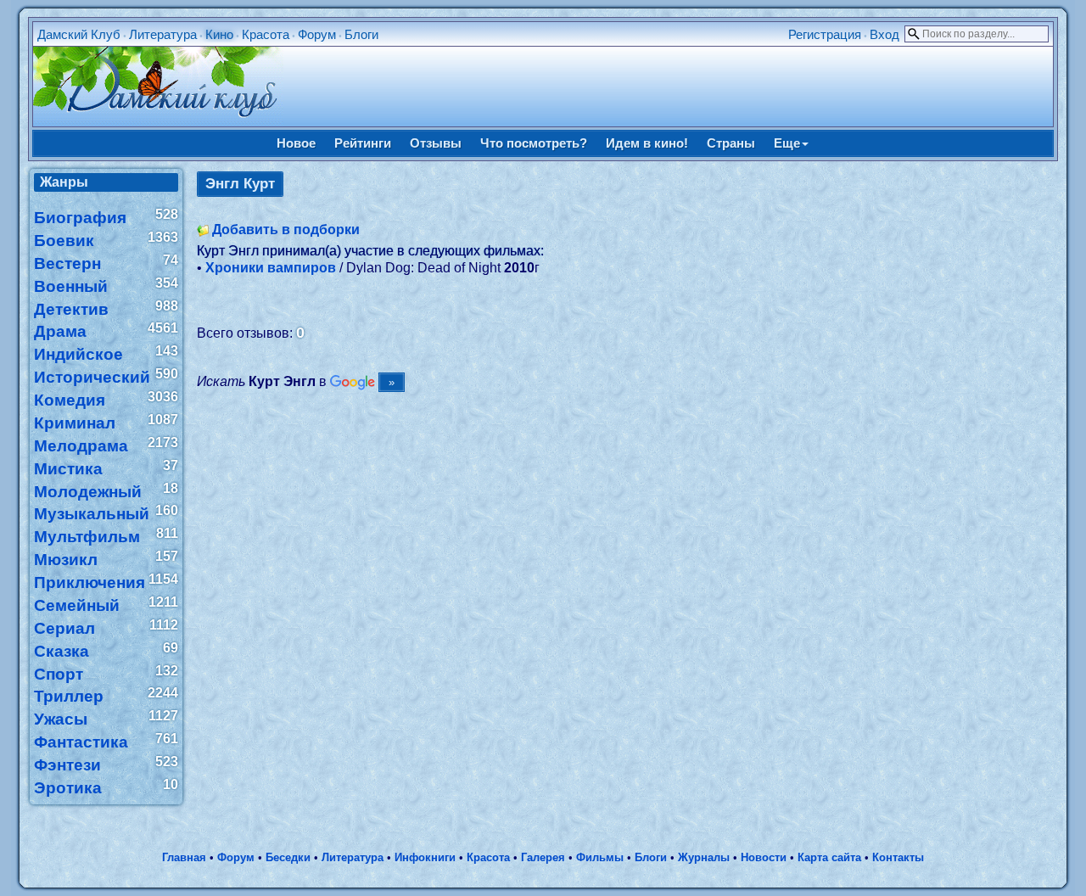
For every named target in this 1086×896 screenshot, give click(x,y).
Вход (884, 34)
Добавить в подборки (286, 229)
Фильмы (600, 857)
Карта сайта (829, 857)
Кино (219, 34)
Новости (764, 857)
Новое (296, 143)
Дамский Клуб (78, 34)
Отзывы (436, 143)
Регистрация (824, 34)
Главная (184, 857)
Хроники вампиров (270, 267)
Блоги (361, 34)
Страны (731, 143)
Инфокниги (425, 857)
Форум (317, 34)
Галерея (543, 857)
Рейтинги (362, 143)
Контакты (898, 857)
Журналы (704, 857)
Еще (787, 143)
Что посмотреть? (533, 143)
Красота (265, 34)
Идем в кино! (647, 143)
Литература (163, 34)
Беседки (288, 857)
